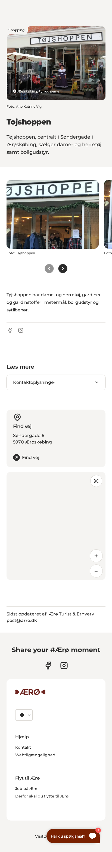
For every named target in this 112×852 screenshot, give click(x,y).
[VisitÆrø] (30, 692)
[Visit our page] (64, 665)
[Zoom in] (96, 555)
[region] (56, 526)
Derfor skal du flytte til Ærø (42, 796)
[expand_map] (96, 481)
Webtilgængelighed (35, 754)
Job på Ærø (26, 788)
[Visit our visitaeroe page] (48, 665)
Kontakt (23, 747)
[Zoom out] (96, 570)
